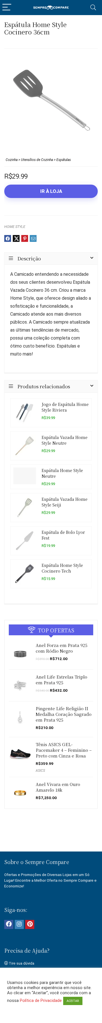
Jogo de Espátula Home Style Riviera (65, 407)
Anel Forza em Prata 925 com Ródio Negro (61, 648)
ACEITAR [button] (73, 1001)
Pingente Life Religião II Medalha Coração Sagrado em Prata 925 (64, 714)
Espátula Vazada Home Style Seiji (65, 502)
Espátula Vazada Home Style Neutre (65, 440)
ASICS (40, 771)
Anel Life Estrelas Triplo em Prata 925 (61, 679)
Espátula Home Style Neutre (62, 473)
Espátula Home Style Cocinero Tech (62, 568)
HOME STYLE (14, 226)
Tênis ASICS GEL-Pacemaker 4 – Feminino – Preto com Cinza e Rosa (64, 750)
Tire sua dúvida (21, 963)
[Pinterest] (29, 924)
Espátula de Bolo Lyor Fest (63, 535)
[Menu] (7, 7)
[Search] (93, 7)
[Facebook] (8, 924)
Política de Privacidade (41, 1000)
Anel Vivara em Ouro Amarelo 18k (58, 787)
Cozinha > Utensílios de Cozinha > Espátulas (38, 160)
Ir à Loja (51, 191)
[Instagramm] (19, 924)
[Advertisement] (53, 837)
